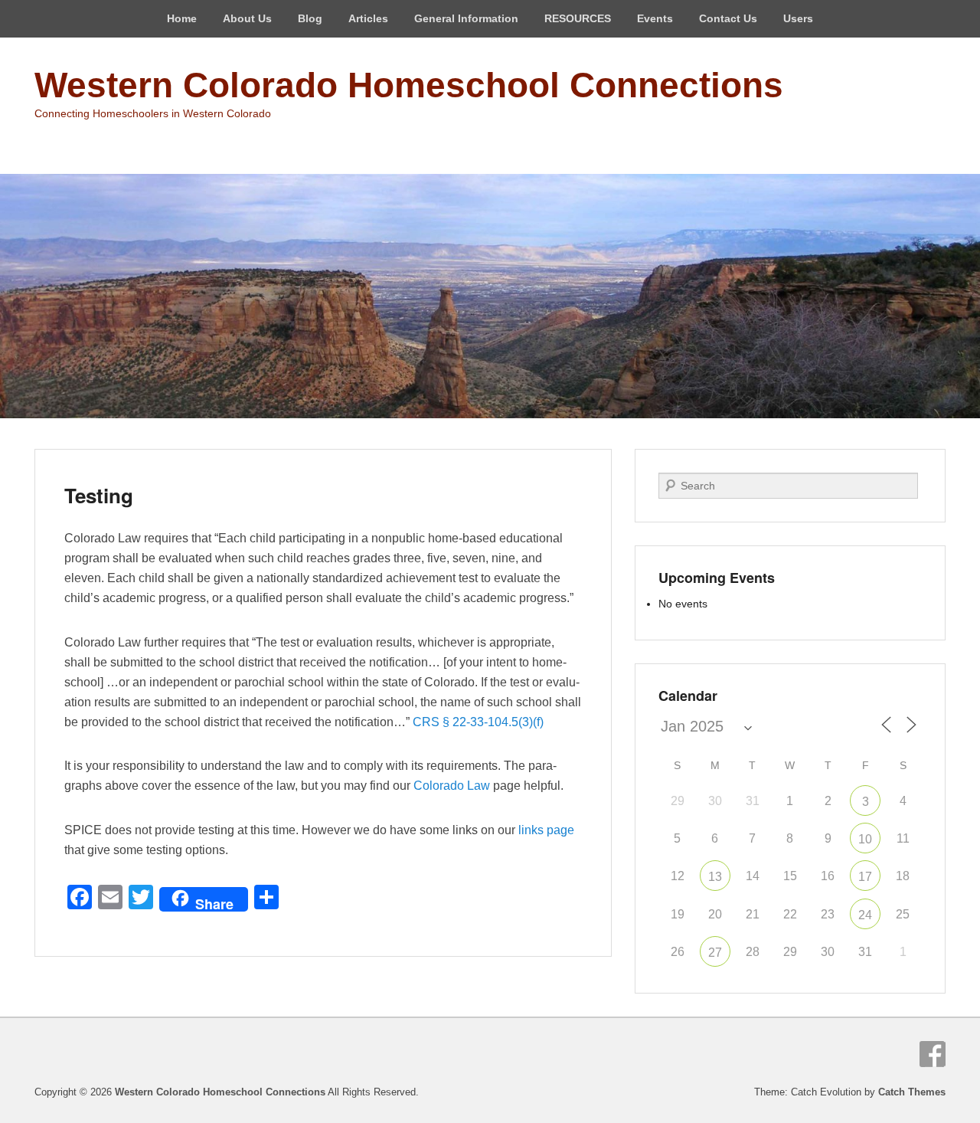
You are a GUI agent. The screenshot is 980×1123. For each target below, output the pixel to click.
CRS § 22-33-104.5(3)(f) (478, 721)
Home (182, 18)
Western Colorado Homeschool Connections (408, 85)
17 (865, 876)
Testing (98, 495)
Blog (310, 18)
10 (865, 839)
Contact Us (728, 18)
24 (865, 915)
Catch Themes (912, 1092)
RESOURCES (577, 18)
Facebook (933, 1054)
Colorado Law (451, 785)
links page (546, 830)
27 (715, 952)
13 (715, 876)
